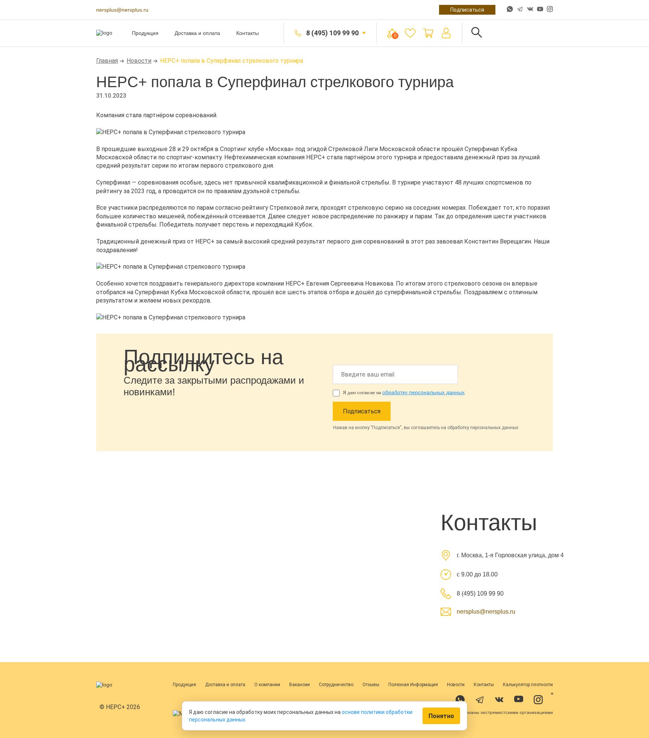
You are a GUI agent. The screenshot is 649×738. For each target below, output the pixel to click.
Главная (107, 60)
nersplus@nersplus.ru (122, 10)
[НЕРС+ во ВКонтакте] (530, 10)
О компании (267, 684)
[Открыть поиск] (476, 33)
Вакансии (299, 684)
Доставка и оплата (197, 33)
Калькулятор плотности (528, 684)
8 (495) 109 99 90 (332, 33)
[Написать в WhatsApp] (510, 10)
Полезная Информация (413, 684)
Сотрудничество (336, 684)
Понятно (441, 716)
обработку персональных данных (423, 392)
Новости (139, 60)
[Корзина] (428, 33)
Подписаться (467, 10)
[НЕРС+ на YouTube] (540, 10)
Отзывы (370, 684)
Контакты (247, 33)
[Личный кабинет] (446, 33)
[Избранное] (410, 33)
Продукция (145, 33)
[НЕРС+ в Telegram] (520, 10)
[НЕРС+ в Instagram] (550, 10)
